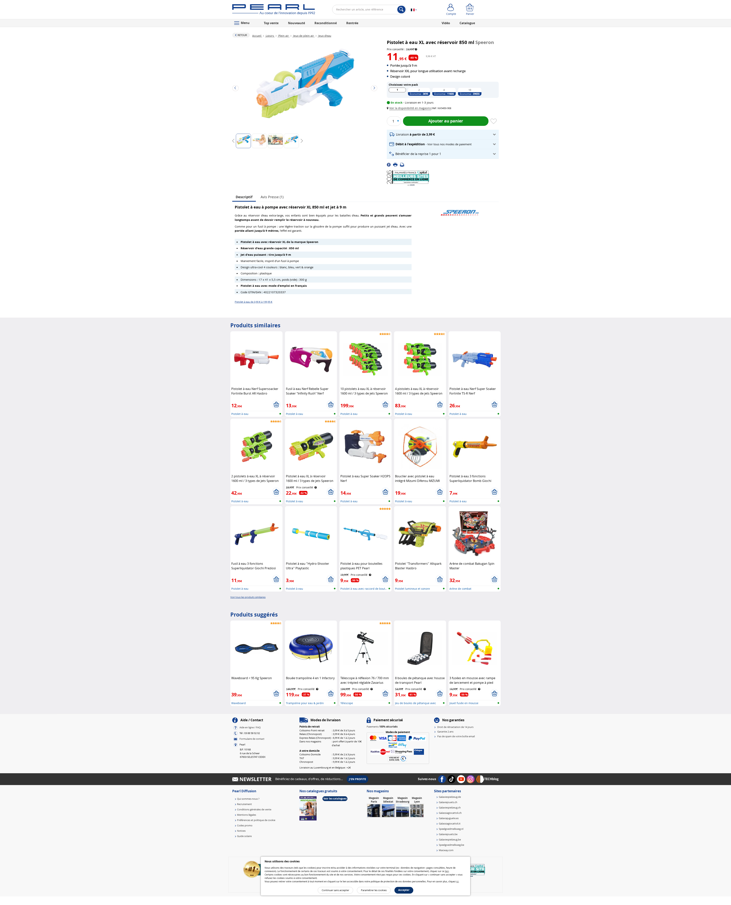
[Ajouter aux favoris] (493, 121)
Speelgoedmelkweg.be (451, 845)
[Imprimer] (396, 164)
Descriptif (244, 197)
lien (447, 871)
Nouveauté (296, 23)
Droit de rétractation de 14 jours (455, 727)
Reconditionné (325, 23)
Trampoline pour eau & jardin (305, 703)
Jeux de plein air (303, 36)
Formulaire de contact (251, 739)
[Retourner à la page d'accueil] (273, 10)
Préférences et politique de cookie (256, 820)
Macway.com (446, 850)
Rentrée (352, 23)
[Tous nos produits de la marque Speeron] (460, 211)
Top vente (271, 23)
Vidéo (446, 23)
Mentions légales (246, 814)
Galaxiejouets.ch (448, 802)
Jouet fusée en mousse (463, 703)
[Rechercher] (401, 9)
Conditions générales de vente (254, 809)
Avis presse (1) (272, 197)
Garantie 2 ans (445, 731)
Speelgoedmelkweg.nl (451, 829)
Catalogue (467, 23)
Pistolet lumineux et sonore (412, 588)
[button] (409, 108)
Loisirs (270, 36)
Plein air (284, 36)
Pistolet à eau (239, 414)
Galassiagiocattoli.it (449, 823)
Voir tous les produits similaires (248, 597)
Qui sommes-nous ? (248, 798)
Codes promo (244, 825)
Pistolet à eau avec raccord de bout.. (363, 588)
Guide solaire (244, 836)
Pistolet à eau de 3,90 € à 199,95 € (253, 302)
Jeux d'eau (324, 36)
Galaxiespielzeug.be (450, 839)
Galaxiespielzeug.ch (450, 807)
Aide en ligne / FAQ (250, 727)
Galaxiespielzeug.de (450, 797)
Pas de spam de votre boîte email (456, 736)
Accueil (257, 36)
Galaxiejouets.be (448, 834)
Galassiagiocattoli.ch (450, 813)
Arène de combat (460, 588)
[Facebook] (390, 164)
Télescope (346, 703)
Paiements (382, 726)
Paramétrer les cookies (374, 890)
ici (457, 881)
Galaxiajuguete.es (449, 818)
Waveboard (238, 703)
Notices (241, 830)
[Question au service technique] (403, 164)
